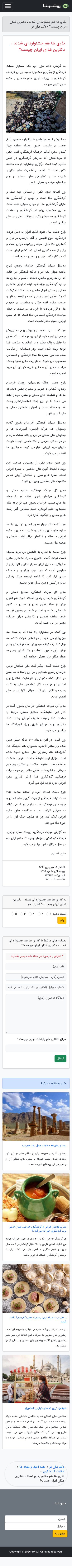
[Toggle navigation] (7, 6)
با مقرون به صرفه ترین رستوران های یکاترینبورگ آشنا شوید (38, 1320)
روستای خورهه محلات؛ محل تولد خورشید (44, 1146)
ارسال (60, 1058)
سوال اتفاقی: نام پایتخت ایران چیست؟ (41, 1039)
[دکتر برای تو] (55, 6)
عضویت (60, 1533)
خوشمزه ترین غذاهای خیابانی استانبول (45, 1408)
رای (62, 920)
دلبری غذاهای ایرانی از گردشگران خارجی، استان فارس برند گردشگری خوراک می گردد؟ (37, 1229)
